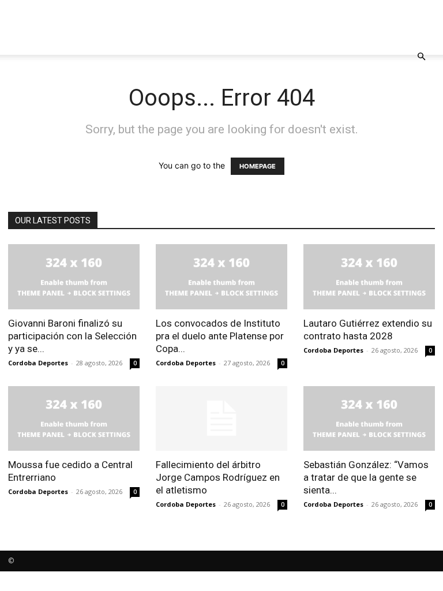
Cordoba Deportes (38, 362)
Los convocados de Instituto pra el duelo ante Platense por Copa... (220, 335)
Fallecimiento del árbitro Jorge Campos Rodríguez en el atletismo (218, 477)
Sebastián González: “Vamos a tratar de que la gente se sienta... (366, 477)
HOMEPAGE (257, 166)
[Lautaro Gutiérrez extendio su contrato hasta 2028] (369, 276)
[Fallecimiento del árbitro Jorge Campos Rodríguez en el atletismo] (221, 418)
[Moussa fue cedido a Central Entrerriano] (74, 418)
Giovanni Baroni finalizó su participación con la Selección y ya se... (72, 335)
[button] (421, 56)
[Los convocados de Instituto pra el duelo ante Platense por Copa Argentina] (221, 276)
